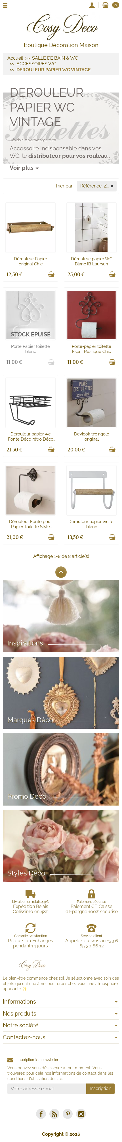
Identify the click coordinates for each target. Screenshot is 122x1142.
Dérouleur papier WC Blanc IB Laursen (91, 261)
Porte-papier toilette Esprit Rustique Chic (91, 349)
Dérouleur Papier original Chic (30, 261)
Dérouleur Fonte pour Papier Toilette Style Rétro (30, 526)
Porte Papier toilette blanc (30, 349)
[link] (41, 1114)
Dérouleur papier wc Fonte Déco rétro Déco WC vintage (30, 439)
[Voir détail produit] (51, 362)
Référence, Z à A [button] (97, 186)
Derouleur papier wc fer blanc (91, 524)
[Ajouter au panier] (51, 274)
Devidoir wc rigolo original (91, 436)
